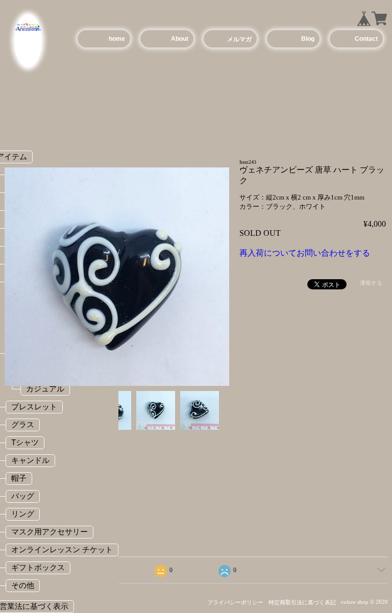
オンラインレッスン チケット (62, 549)
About (179, 38)
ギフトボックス (38, 567)
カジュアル (45, 388)
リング (22, 513)
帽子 (19, 478)
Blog (307, 38)
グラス (22, 424)
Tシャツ (25, 442)
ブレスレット (34, 406)
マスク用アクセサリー (49, 531)
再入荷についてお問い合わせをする (304, 253)
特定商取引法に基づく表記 (302, 602)
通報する (371, 283)
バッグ (22, 496)
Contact (366, 38)
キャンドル (30, 460)
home (117, 38)
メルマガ (239, 39)
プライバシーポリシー (235, 602)
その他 (22, 585)
